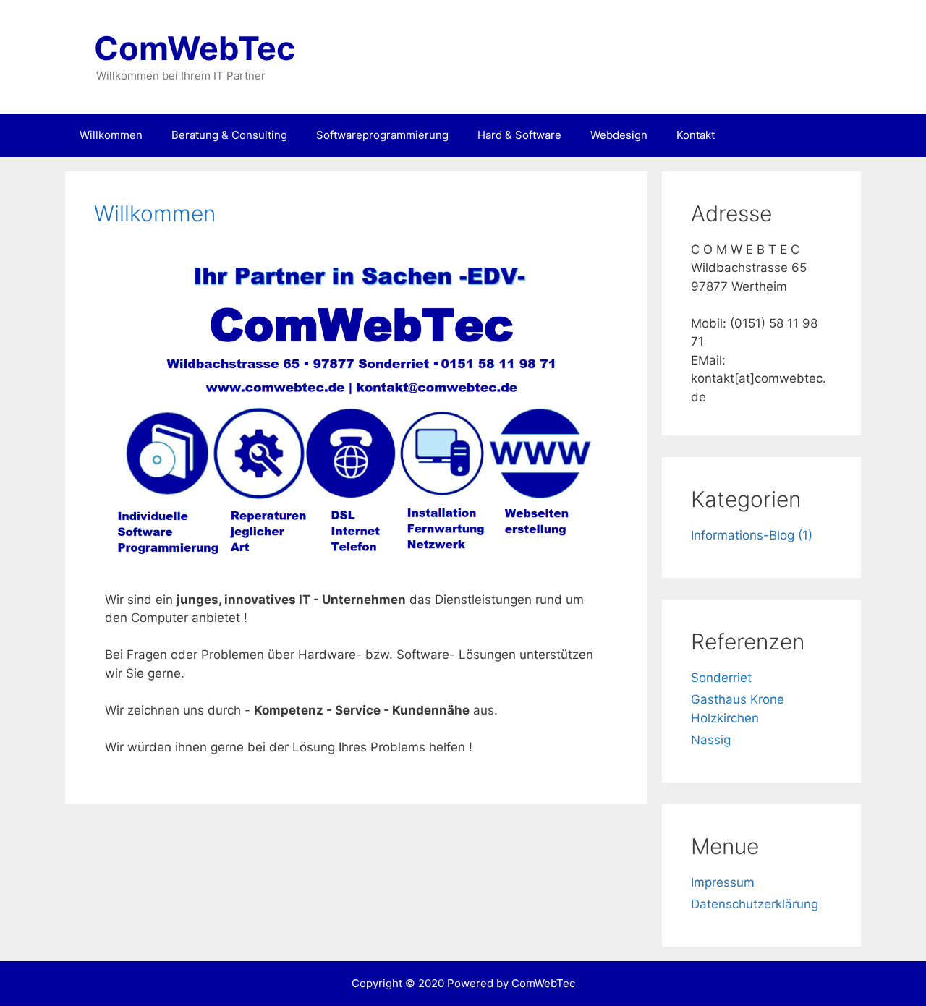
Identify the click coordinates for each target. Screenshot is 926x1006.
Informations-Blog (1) (751, 535)
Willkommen (111, 135)
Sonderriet (721, 677)
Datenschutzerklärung (754, 904)
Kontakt (695, 135)
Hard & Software (519, 135)
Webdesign (618, 135)
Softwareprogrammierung (382, 135)
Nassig (711, 740)
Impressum (723, 882)
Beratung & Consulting (229, 135)
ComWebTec (194, 48)
